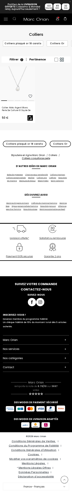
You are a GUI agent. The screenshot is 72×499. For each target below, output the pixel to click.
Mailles (31, 178)
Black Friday (43, 181)
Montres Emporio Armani (17, 203)
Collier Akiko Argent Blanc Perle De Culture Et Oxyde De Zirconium (16, 109)
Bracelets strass (30, 209)
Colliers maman (57, 175)
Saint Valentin (57, 181)
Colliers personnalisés (16, 178)
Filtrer (16, 59)
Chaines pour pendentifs (36, 175)
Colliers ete (42, 178)
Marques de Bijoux (27, 181)
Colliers (53, 155)
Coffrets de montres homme (44, 203)
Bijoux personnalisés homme (25, 206)
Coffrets (52, 178)
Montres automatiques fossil (52, 209)
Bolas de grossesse (15, 175)
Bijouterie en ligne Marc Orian (28, 155)
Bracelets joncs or (48, 206)
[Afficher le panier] (65, 19)
